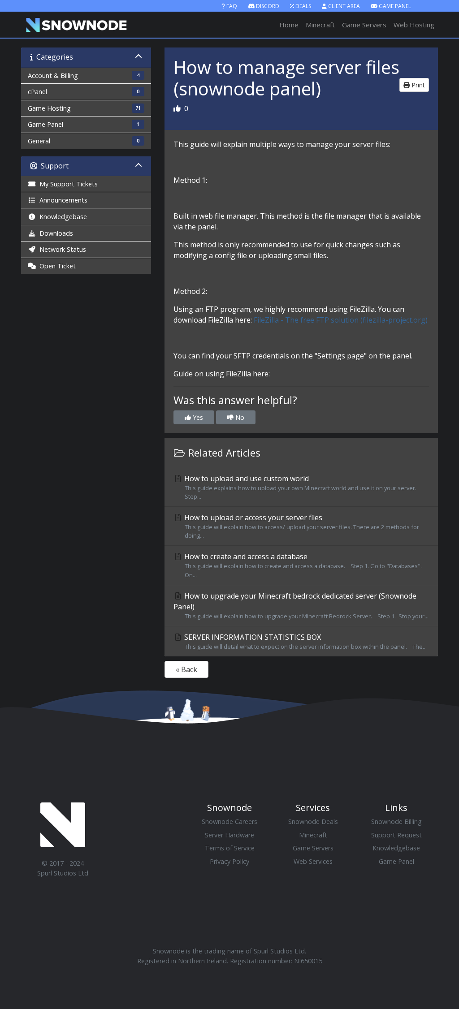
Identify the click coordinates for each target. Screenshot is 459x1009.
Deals (303, 6)
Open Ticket (56, 266)
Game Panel (395, 6)
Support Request (396, 835)
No (239, 417)
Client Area (344, 6)
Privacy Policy (229, 861)
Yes (197, 417)
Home (289, 24)
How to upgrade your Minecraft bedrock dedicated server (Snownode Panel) (301, 605)
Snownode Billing (396, 821)
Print (417, 85)
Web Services (313, 861)
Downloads (54, 233)
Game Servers (364, 24)
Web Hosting (414, 24)
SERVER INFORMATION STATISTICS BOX (304, 641)
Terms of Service (230, 848)
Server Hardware (229, 835)
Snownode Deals (313, 821)
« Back (186, 669)
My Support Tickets (67, 184)
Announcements (61, 200)
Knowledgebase (61, 216)
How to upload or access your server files (300, 526)
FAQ (231, 6)
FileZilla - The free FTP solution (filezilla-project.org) (341, 320)
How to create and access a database (302, 565)
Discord (267, 6)
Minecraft (320, 24)
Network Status (61, 249)
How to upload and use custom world (301, 487)
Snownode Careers (229, 821)
